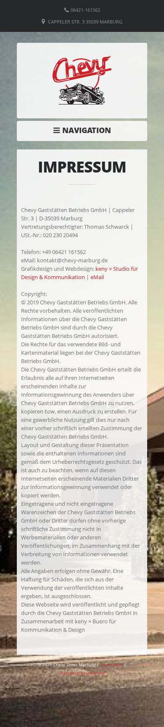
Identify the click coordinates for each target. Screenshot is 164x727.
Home (84, 130)
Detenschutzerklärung (82, 673)
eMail (97, 277)
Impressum (112, 664)
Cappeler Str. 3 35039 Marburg (85, 21)
